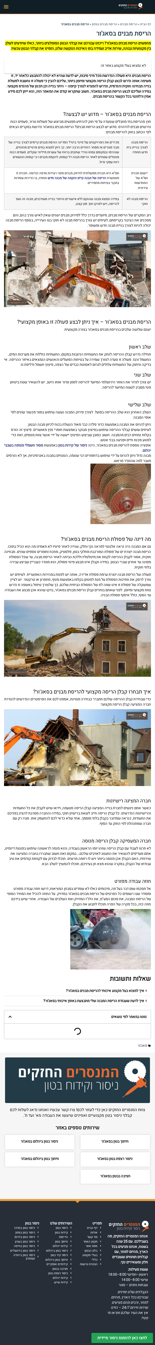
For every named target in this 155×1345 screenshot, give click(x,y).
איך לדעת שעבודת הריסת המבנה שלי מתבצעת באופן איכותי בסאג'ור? (93, 1001)
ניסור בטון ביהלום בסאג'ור (40, 1141)
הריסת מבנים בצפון (104, 24)
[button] (6, 7)
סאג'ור (142, 1045)
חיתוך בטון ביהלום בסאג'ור (40, 1158)
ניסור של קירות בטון (72, 445)
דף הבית (145, 24)
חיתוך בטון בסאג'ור (115, 1141)
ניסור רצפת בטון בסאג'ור (115, 1158)
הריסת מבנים (128, 24)
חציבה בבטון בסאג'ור (115, 1176)
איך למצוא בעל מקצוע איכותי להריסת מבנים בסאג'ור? (105, 991)
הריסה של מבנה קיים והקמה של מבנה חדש (77, 178)
